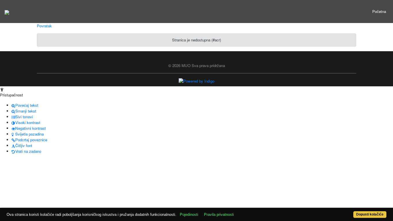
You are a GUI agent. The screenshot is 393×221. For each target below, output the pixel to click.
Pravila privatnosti (219, 214)
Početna (379, 11)
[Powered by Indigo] (196, 80)
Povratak (44, 25)
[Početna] (7, 11)
